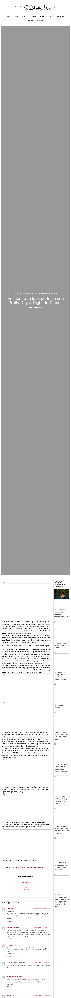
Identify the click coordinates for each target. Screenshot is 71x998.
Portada (16, 293)
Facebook (25, 882)
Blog (21, 293)
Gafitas (9, 995)
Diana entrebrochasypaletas (15, 962)
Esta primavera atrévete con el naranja (60, 645)
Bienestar (24, 16)
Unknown (10, 908)
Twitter (25, 887)
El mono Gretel (11, 927)
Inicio (8, 16)
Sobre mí (31, 20)
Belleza (16, 16)
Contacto (40, 20)
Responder (9, 921)
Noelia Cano (10, 945)
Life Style (33, 16)
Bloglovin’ (25, 889)
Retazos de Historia (46, 16)
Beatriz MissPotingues (14, 976)
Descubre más (59, 16)
